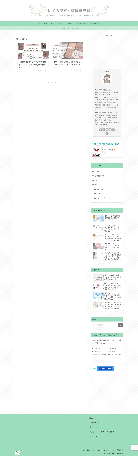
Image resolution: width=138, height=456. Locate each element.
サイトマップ (94, 427)
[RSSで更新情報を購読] (107, 133)
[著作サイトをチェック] (100, 129)
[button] (120, 325)
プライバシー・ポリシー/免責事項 (101, 432)
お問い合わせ (94, 422)
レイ (107, 86)
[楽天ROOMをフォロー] (113, 129)
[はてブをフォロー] (107, 129)
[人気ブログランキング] (96, 155)
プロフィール (94, 436)
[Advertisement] (50, 88)
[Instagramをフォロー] (110, 129)
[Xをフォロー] (103, 129)
